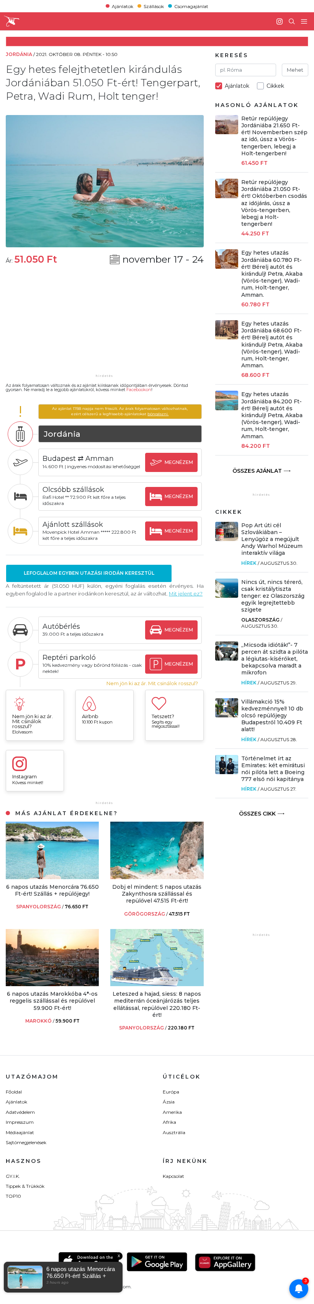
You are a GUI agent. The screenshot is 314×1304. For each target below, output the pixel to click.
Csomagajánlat (191, 6)
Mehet (295, 70)
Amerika (172, 1112)
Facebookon (138, 389)
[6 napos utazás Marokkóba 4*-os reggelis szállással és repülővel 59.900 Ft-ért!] (52, 984)
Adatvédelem (20, 1112)
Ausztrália (174, 1132)
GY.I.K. (13, 1176)
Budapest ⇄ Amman (78, 458)
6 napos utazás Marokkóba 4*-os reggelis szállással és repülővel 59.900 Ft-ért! (52, 1000)
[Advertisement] (104, 324)
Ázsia (169, 1102)
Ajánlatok (122, 6)
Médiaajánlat (20, 1132)
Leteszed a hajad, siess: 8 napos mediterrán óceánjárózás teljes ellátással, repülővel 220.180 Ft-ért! (157, 1004)
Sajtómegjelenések (26, 1142)
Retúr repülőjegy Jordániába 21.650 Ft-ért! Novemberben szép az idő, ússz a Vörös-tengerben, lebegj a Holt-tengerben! (274, 136)
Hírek (249, 563)
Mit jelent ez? (186, 593)
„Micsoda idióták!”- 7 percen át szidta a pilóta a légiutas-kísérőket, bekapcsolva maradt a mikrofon (274, 658)
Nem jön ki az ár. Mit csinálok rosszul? (152, 683)
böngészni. (157, 413)
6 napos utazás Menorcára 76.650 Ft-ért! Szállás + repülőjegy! (52, 890)
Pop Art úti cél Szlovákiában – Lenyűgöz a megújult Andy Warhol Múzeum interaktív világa (272, 539)
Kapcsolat (173, 1176)
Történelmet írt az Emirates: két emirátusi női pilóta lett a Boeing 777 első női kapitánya (273, 769)
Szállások (154, 6)
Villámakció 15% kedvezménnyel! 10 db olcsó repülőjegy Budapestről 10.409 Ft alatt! (272, 715)
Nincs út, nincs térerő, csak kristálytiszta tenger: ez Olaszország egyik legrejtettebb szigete (272, 596)
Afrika (169, 1122)
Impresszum (20, 1122)
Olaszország (260, 620)
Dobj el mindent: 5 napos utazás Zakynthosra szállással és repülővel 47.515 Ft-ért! (156, 893)
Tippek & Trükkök (25, 1186)
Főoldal (14, 1092)
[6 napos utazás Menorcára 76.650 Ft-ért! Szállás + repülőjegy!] (52, 877)
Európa (171, 1092)
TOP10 (13, 1196)
